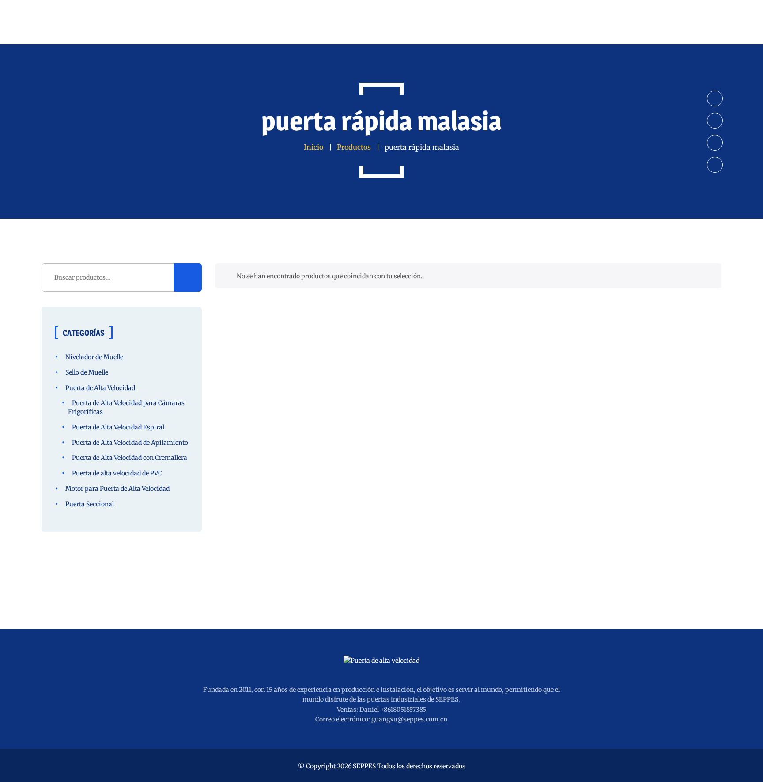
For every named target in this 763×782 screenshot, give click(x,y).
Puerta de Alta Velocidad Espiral (118, 427)
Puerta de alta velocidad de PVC (117, 473)
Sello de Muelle (86, 372)
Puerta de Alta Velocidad (100, 388)
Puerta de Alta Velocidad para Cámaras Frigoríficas (126, 407)
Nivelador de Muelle (94, 357)
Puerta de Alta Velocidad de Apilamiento (130, 443)
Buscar (188, 277)
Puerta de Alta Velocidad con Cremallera (129, 458)
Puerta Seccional (89, 504)
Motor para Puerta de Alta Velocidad (117, 489)
